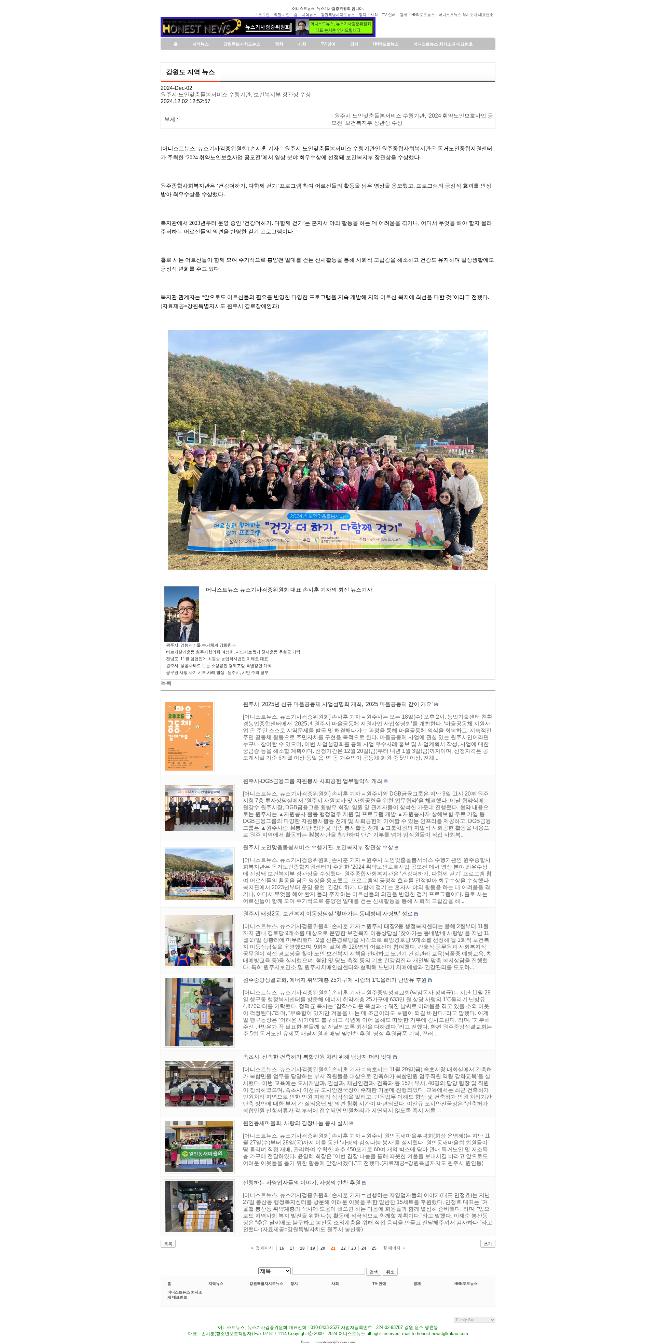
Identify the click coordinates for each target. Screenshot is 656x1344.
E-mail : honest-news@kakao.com (328, 1342)
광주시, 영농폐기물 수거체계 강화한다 (201, 645)
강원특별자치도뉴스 (266, 1283)
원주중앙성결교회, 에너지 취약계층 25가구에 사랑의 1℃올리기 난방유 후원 (335, 980)
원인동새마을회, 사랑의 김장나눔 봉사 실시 (295, 1123)
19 (312, 1248)
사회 (335, 1283)
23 (353, 1248)
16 (281, 1248)
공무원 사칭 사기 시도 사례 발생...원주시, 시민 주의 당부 (217, 672)
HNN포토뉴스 (466, 1283)
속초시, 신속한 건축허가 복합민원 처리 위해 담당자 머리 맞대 (317, 1057)
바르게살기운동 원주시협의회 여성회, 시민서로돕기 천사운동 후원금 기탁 (233, 652)
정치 (294, 1283)
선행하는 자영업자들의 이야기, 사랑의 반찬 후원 (301, 1182)
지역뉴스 (215, 1283)
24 (363, 1248)
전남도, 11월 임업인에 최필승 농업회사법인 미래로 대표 (217, 658)
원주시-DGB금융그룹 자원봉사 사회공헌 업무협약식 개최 (312, 781)
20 (322, 1248)
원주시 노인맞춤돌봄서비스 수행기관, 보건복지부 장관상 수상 (236, 94)
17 (292, 1248)
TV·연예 (379, 1283)
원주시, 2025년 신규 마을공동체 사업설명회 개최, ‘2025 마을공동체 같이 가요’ (338, 704)
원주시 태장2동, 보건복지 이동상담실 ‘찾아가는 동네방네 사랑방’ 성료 (328, 914)
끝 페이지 (391, 1248)
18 (302, 1248)
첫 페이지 (264, 1248)
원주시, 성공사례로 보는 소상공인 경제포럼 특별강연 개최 (219, 665)
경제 (417, 1283)
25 (374, 1248)
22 (343, 1248)
